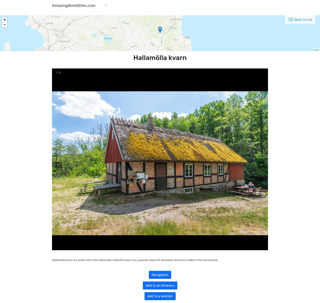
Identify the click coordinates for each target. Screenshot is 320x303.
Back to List (303, 20)
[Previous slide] (58, 165)
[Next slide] (261, 165)
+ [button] (5, 20)
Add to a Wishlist (160, 296)
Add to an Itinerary (160, 286)
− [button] (5, 25)
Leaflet (316, 49)
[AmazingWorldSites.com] (106, 6)
